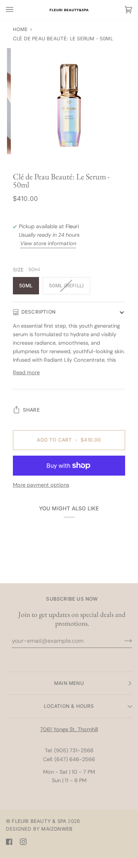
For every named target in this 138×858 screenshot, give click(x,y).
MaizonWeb (56, 829)
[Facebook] (9, 841)
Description (38, 312)
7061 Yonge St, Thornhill (69, 729)
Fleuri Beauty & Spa (39, 821)
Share (31, 410)
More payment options (41, 485)
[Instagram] (23, 841)
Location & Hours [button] (69, 706)
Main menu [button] (69, 683)
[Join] (122, 641)
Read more (26, 372)
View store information (48, 243)
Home (20, 29)
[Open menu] (17, 10)
